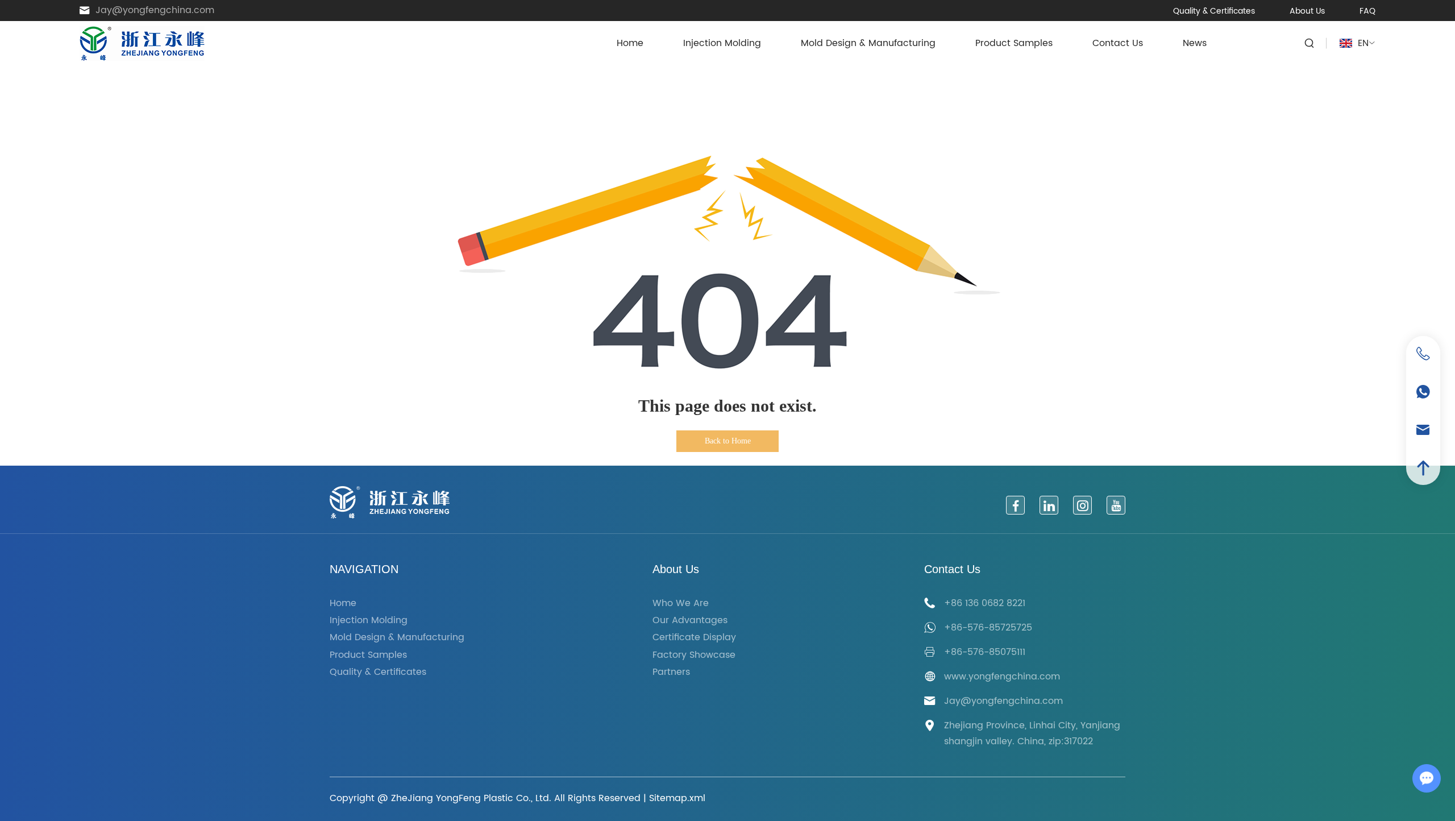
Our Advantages (690, 620)
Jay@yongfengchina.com (154, 10)
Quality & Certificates (1214, 11)
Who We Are (680, 603)
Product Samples (1014, 43)
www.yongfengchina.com (1002, 676)
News (1195, 43)
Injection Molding (722, 43)
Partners (671, 672)
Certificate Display (694, 637)
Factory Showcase (693, 655)
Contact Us (1117, 43)
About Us (1307, 11)
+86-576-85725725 (988, 627)
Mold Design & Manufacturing (868, 43)
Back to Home (728, 441)
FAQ (1367, 11)
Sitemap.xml (677, 798)
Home (630, 43)
